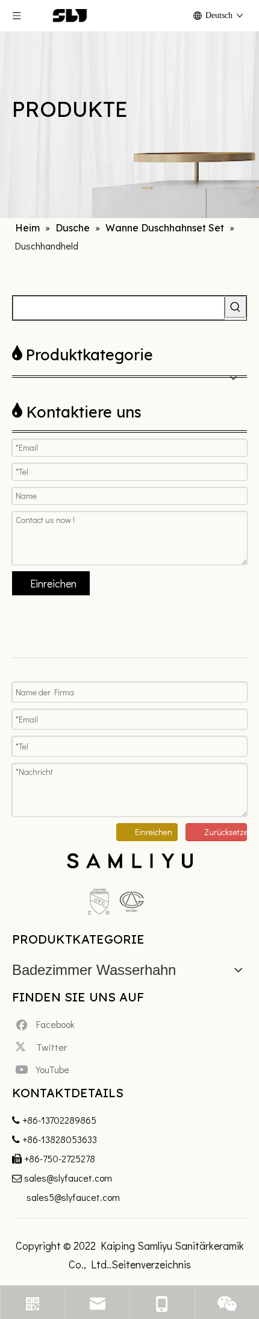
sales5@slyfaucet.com (73, 1197)
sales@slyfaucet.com (68, 1177)
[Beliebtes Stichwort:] (235, 307)
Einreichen (53, 583)
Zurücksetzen (225, 832)
